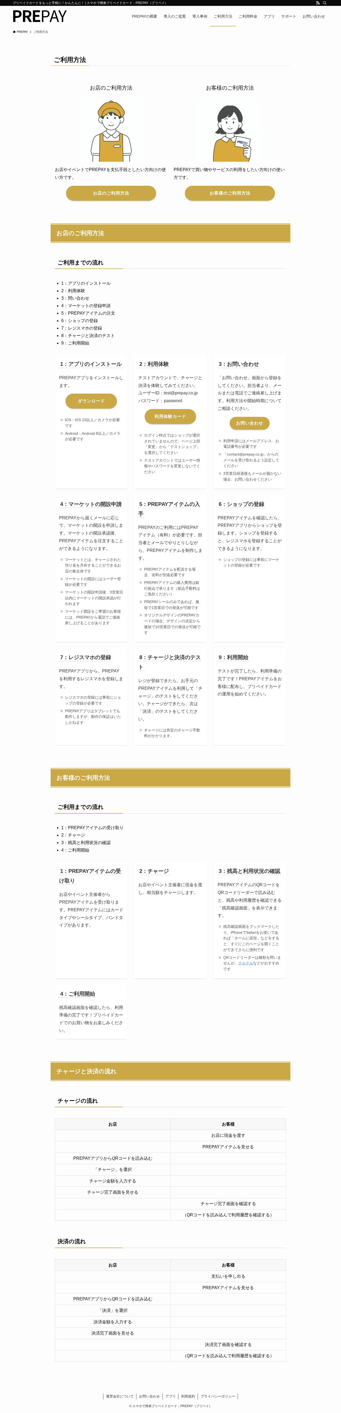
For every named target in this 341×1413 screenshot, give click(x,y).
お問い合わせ (149, 1396)
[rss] (317, 3)
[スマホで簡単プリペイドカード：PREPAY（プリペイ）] (40, 16)
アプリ (170, 1396)
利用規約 (188, 1396)
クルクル (245, 963)
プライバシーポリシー (218, 1396)
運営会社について (120, 1396)
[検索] (324, 3)
